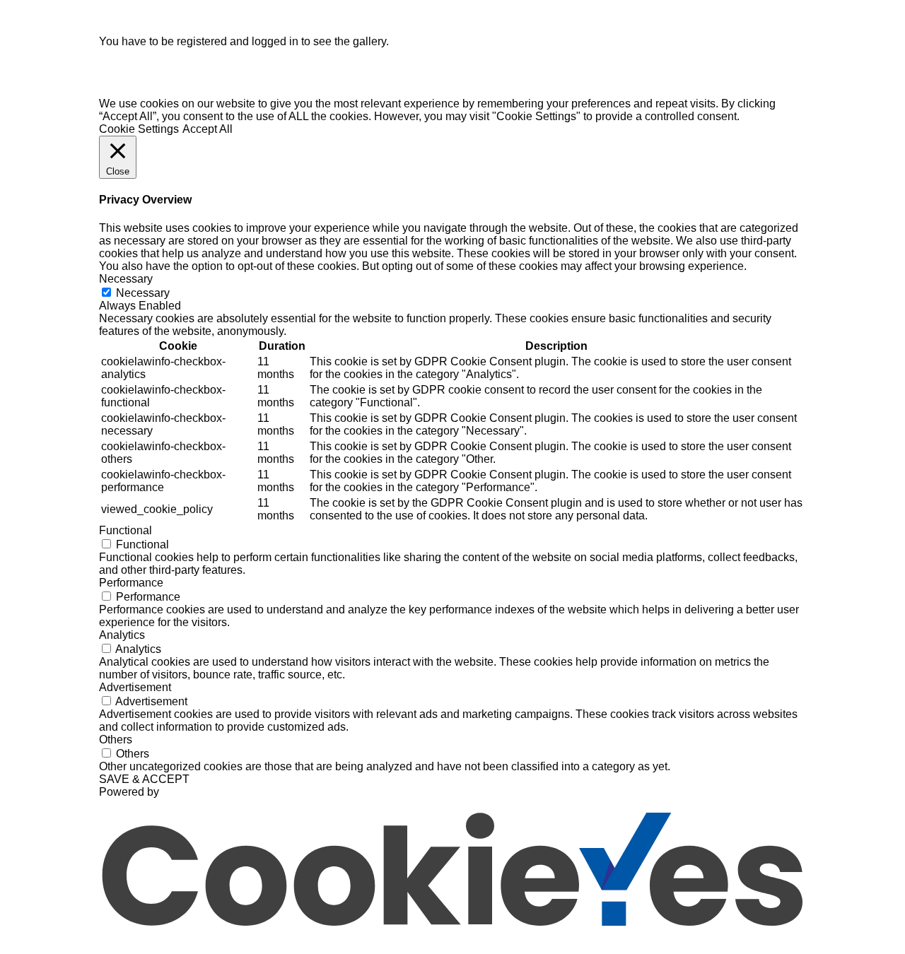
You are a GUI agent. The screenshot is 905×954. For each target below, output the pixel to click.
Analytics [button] (122, 635)
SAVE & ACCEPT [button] (144, 779)
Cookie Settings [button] (139, 129)
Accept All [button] (207, 129)
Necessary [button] (126, 279)
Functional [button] (125, 530)
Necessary (143, 293)
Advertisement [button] (135, 687)
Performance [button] (131, 583)
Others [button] (115, 740)
